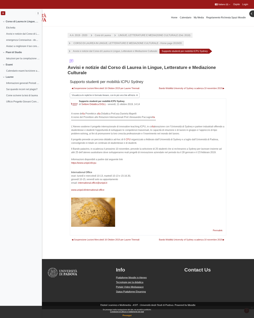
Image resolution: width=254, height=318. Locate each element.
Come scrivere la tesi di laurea (22, 95)
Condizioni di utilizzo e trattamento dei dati (127, 312)
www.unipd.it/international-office (87, 190)
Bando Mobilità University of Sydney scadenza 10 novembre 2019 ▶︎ (191, 88)
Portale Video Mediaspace (130, 287)
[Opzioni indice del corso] (38, 13)
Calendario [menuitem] (185, 17)
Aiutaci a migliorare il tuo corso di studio (23, 46)
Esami (9, 64)
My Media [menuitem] (199, 17)
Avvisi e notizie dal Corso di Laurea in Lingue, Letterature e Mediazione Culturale (115, 51)
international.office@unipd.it (92, 183)
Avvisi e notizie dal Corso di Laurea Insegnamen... (23, 34)
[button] (222, 4)
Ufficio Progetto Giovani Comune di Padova (23, 101)
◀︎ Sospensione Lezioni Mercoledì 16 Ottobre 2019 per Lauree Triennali (105, 88)
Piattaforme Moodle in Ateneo (131, 277)
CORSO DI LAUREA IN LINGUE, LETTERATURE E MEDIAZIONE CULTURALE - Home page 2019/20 (127, 43)
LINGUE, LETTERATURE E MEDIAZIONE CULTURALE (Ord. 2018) (154, 35)
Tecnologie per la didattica (129, 282)
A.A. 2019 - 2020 (78, 35)
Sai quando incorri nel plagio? (21, 89)
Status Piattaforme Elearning (131, 291)
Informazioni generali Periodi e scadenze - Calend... (23, 83)
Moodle (191, 305)
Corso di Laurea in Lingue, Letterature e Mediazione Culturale (23, 21)
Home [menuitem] (174, 17)
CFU (128, 139)
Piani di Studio (14, 52)
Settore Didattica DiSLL (93, 104)
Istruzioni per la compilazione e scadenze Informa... (23, 58)
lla (83, 113)
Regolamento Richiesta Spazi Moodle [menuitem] (226, 17)
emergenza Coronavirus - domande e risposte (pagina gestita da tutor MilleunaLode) (23, 40)
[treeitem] (21, 33)
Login (245, 4)
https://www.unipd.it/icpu (83, 163)
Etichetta (10, 27)
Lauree (10, 77)
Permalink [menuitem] (218, 230)
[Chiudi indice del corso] (3, 13)
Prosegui (127, 315)
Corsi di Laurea (103, 35)
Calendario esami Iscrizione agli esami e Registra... (23, 71)
